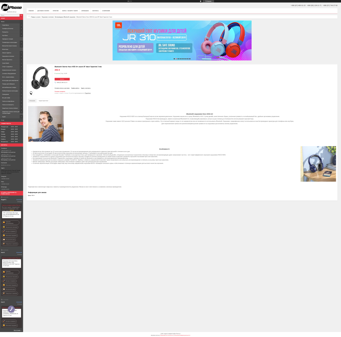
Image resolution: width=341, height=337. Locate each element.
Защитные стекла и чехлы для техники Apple (10, 112)
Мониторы (5, 49)
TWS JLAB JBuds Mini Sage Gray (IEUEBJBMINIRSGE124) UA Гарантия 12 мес (11, 214)
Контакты (95, 10)
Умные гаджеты (6, 53)
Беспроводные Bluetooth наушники (65, 17)
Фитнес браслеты (7, 59)
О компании (106, 10)
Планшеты (5, 32)
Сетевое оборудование (9, 73)
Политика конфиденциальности (182, 335)
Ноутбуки (5, 35)
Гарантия (56, 10)
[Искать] (21, 15)
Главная (31, 10)
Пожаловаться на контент (166, 335)
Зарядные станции (7, 39)
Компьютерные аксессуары (10, 91)
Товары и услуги (35, 17)
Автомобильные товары (9, 87)
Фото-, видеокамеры (8, 77)
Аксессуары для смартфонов (10, 80)
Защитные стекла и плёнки (10, 108)
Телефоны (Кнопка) (7, 28)
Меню (2, 21)
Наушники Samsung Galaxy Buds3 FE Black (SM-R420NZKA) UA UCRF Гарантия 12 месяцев (11, 263)
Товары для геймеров (8, 84)
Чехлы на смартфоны (8, 101)
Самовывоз (85, 10)
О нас (2, 120)
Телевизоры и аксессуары (9, 42)
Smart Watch (5, 63)
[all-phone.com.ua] (11, 7)
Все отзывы (17, 330)
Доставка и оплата (43, 10)
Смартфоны (5, 25)
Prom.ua (178, 333)
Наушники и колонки (8, 56)
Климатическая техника (9, 70)
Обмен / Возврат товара (70, 10)
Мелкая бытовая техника (9, 46)
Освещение (5, 94)
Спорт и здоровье (7, 66)
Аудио (4, 116)
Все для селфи (6, 98)
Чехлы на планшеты (8, 104)
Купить (62, 79)
